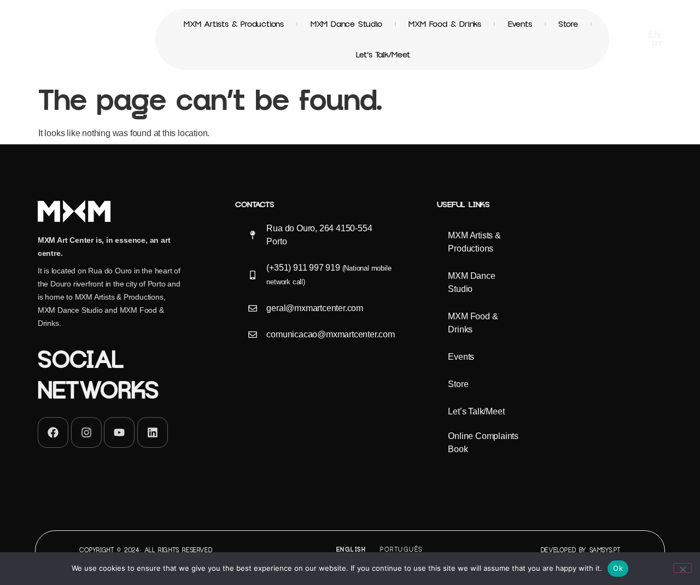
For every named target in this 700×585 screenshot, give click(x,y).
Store (568, 24)
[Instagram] (86, 432)
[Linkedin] (152, 432)
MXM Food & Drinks (445, 24)
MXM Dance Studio (346, 24)
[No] (682, 568)
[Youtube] (119, 432)
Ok (618, 568)
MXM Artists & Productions (234, 24)
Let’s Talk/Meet (383, 55)
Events (520, 24)
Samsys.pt (605, 550)
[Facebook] (53, 432)
